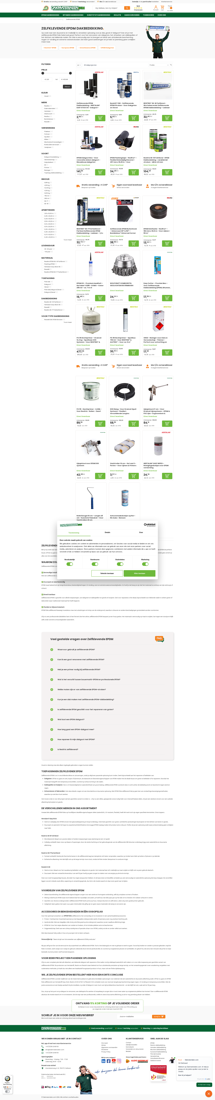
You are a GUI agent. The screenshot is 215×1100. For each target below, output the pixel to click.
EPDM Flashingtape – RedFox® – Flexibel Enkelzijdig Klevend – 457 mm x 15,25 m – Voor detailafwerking (123, 160)
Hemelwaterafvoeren (157, 1058)
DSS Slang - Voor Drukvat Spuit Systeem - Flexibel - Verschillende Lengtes (123, 411)
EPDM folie (56, 35)
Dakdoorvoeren (132, 15)
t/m (155, 1028)
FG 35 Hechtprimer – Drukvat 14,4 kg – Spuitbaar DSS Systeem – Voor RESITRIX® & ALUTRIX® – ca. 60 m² (89, 340)
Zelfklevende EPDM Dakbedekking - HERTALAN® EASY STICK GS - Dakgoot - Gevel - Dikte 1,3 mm (88, 105)
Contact (128, 1043)
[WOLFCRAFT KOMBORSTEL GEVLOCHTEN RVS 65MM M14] (124, 265)
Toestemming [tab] (74, 533)
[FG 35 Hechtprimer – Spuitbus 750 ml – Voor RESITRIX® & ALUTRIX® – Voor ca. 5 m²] (124, 320)
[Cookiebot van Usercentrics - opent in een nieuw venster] (145, 525)
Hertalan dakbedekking (158, 1047)
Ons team (104, 1043)
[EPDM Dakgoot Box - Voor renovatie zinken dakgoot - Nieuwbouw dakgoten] (91, 140)
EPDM (152, 1043)
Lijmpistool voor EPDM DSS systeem (88, 464)
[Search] (127, 8)
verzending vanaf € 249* (55, 2)
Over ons (162, 15)
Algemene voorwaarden (109, 1047)
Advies (103, 1045)
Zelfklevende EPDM (73, 19)
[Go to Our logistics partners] (137, 1061)
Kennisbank (130, 1047)
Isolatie (117, 15)
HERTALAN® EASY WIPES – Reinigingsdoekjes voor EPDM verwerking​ (156, 465)
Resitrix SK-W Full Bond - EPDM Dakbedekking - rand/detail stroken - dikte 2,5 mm (156, 160)
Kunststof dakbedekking (98, 15)
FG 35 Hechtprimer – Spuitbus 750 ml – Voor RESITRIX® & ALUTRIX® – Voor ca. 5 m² (122, 340)
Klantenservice (166, 2)
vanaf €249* (102, 1028)
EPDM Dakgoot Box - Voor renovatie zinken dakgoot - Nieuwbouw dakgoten (88, 160)
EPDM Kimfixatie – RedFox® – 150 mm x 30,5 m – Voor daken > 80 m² (157, 231)
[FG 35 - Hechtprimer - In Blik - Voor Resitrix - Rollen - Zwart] (91, 391)
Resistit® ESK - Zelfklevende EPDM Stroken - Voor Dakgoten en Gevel (123, 105)
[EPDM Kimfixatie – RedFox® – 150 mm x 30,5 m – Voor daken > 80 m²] (158, 211)
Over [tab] (141, 532)
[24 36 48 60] (79, 65)
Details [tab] (107, 532)
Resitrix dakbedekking (157, 1045)
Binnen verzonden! (83, 2)
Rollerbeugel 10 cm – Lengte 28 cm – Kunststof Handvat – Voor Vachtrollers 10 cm (90, 518)
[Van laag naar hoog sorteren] (171, 65)
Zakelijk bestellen (131, 1045)
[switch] (95, 564)
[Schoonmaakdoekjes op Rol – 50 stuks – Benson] (124, 498)
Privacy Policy (105, 1052)
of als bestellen (145, 2)
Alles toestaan (139, 573)
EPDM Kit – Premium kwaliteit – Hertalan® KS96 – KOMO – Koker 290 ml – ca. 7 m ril (90, 285)
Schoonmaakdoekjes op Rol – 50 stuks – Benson (122, 517)
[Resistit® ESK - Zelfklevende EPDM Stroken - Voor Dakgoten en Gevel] (124, 85)
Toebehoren (148, 15)
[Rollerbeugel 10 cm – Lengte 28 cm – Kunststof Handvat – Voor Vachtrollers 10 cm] (91, 498)
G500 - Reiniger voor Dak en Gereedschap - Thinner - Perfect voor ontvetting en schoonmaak (156, 340)
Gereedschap (154, 1056)
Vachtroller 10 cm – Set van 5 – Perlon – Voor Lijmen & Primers (123, 464)
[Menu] (11, 1076)
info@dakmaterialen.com (54, 1050)
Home (43, 19)
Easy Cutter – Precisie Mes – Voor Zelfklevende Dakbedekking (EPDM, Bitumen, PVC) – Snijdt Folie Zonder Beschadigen (157, 285)
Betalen (128, 1051)
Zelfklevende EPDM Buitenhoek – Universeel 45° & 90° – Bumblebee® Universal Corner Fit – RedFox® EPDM (123, 231)
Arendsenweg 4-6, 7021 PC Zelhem (58, 1068)
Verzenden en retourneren (135, 1049)
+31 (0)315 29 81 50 (52, 1046)
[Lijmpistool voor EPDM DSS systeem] (91, 445)
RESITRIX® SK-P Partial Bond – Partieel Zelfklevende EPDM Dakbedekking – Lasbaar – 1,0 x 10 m (90, 231)
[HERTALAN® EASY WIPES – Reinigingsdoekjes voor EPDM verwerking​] (158, 445)
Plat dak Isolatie (155, 1054)
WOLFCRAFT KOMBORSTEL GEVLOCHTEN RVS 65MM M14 (121, 284)
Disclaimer (104, 1049)
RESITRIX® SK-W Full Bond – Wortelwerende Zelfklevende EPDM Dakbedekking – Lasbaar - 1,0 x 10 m (157, 105)
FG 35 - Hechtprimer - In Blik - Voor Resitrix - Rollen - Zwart (89, 410)
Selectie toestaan (107, 573)
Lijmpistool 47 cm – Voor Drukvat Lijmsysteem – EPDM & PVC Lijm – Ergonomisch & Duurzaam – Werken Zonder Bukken (157, 411)
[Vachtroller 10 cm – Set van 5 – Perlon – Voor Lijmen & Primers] (124, 445)
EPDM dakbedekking (50, 15)
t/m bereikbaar (108, 2)
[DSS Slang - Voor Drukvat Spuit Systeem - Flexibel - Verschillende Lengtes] (124, 391)
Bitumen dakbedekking (73, 15)
